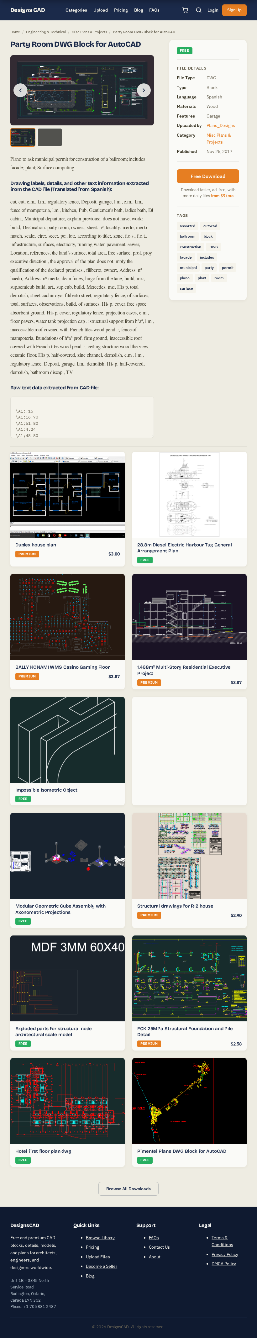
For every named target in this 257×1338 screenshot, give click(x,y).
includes (207, 257)
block (208, 236)
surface (186, 288)
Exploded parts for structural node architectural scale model (53, 1032)
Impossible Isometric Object (46, 790)
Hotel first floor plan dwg (43, 1151)
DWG (213, 247)
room (219, 278)
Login (212, 10)
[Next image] (144, 90)
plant (202, 278)
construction (190, 247)
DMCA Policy (224, 1264)
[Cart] (185, 10)
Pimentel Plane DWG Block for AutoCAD (181, 1151)
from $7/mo (222, 195)
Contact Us (159, 1247)
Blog (90, 1276)
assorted (187, 226)
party (209, 267)
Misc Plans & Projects (89, 31)
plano (185, 278)
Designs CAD (27, 10)
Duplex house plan (35, 545)
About (155, 1257)
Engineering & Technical (46, 31)
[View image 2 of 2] (49, 137)
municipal (188, 267)
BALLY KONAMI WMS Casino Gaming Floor (62, 667)
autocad (210, 226)
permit (227, 267)
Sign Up (234, 10)
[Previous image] (20, 90)
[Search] (199, 10)
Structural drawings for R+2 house (175, 906)
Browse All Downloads (128, 1189)
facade (185, 257)
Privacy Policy (225, 1254)
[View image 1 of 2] (22, 137)
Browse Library (100, 1238)
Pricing (92, 1247)
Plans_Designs (221, 125)
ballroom (187, 236)
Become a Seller (102, 1266)
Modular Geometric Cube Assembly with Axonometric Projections (60, 909)
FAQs (154, 1238)
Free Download (208, 176)
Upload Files (98, 1257)
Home (15, 31)
